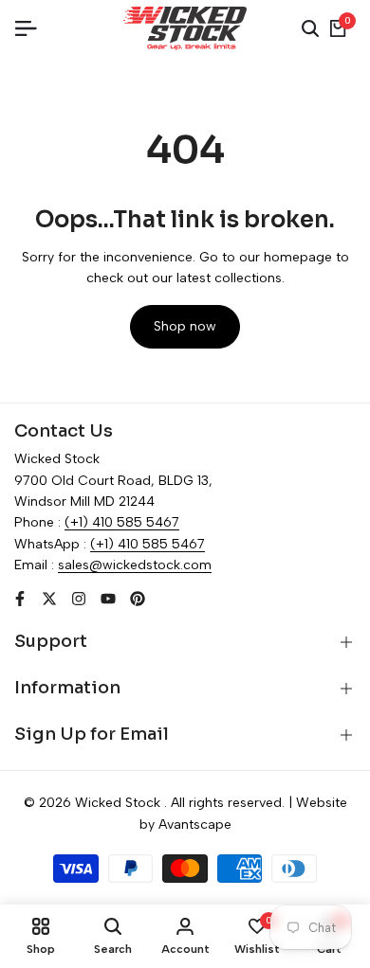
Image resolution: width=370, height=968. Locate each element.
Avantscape (194, 824)
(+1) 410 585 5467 (122, 522)
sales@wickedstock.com (135, 565)
